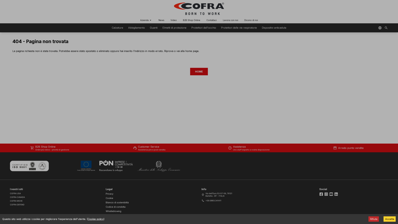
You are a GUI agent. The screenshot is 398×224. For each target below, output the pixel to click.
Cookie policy (96, 219)
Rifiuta (373, 219)
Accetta (389, 219)
